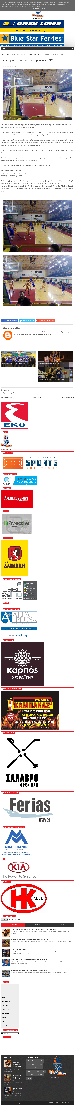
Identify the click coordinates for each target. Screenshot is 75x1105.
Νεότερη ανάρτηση (6, 397)
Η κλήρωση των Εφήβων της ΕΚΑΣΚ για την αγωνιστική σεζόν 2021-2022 (12, 1064)
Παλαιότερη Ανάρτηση (67, 397)
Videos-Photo (44, 66)
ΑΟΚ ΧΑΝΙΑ (5, 990)
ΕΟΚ (3, 998)
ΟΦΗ (3, 1022)
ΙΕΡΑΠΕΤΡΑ (5, 1014)
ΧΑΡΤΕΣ (57, 1102)
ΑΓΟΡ (3, 986)
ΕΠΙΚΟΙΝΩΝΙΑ (65, 1102)
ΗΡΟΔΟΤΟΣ (5, 1010)
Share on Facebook (11, 320)
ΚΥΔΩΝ (4, 1018)
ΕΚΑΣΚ (4, 994)
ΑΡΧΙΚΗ (51, 1102)
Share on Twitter (28, 320)
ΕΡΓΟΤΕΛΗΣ (6, 1002)
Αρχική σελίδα (37, 397)
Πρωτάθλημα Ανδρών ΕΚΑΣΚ (30, 66)
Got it (43, 9)
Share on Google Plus (47, 320)
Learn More (35, 9)
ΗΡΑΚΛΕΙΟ (19, 66)
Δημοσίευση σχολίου (9, 393)
